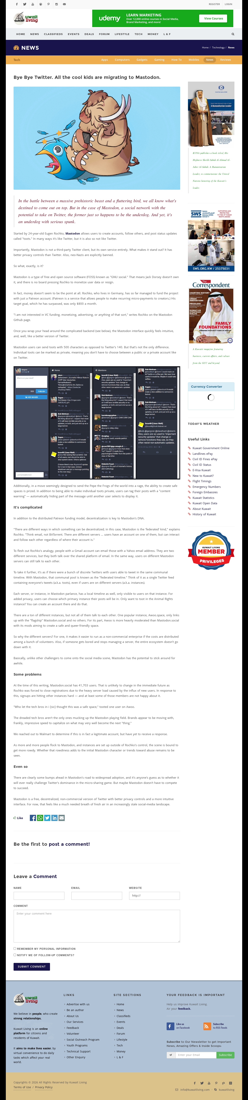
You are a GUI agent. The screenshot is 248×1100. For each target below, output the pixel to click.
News (231, 47)
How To (176, 59)
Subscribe (225, 1055)
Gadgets (142, 59)
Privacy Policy (44, 1087)
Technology (218, 47)
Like (20, 818)
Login (228, 4)
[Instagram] (57, 4)
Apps (104, 59)
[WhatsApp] (40, 818)
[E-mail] (62, 818)
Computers (122, 59)
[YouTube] (33, 4)
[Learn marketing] (162, 18)
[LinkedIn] (54, 818)
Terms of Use (22, 1087)
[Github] (41, 4)
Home (205, 47)
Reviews (225, 59)
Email (75, 888)
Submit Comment (32, 966)
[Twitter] (25, 4)
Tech (17, 60)
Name (18, 888)
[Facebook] (17, 4)
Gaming (159, 59)
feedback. (184, 1008)
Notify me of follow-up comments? (45, 955)
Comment (21, 906)
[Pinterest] (49, 4)
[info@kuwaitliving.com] (65, 4)
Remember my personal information (46, 948)
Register (214, 4)
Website (135, 888)
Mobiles (194, 59)
